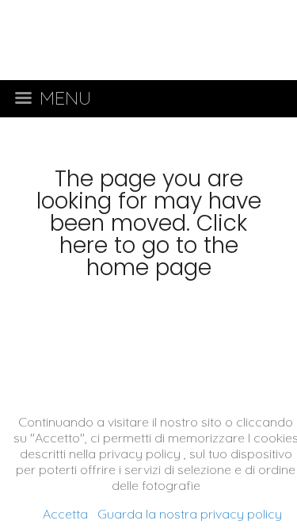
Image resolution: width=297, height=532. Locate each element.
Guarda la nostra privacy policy (189, 514)
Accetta (65, 514)
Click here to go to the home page (153, 245)
